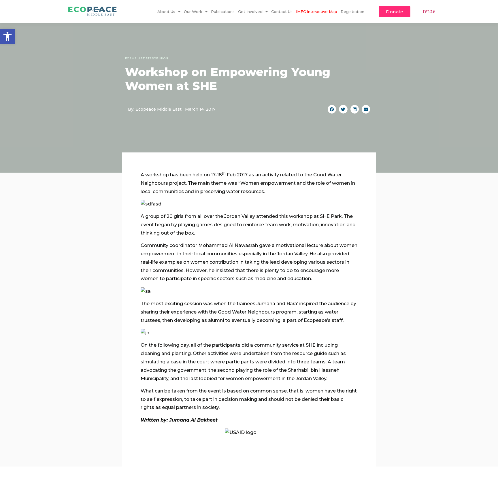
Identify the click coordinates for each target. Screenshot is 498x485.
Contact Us (282, 11)
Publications (223, 11)
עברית (429, 11)
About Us (166, 11)
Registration (352, 11)
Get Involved (250, 11)
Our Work (193, 11)
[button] (7, 36)
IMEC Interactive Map (316, 11)
